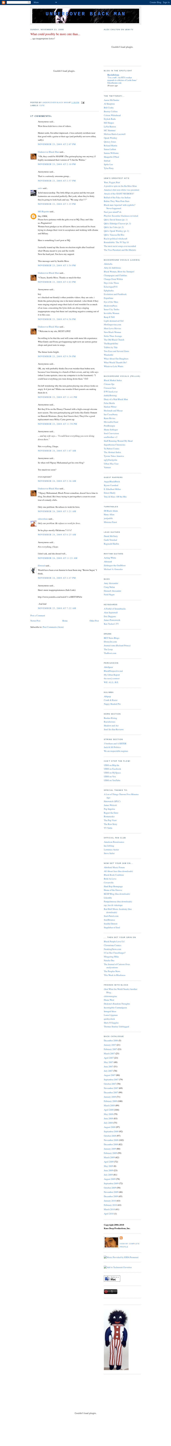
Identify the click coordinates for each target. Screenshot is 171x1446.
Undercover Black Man (86, 14)
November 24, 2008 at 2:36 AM (57, 480)
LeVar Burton (110, 126)
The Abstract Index (112, 452)
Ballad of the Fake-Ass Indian (117, 197)
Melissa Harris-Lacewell (115, 134)
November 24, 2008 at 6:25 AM (57, 534)
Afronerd (108, 561)
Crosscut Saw (110, 387)
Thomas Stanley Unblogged (116, 1026)
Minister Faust (110, 522)
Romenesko (109, 816)
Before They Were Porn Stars (116, 201)
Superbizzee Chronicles (114, 444)
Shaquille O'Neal (111, 156)
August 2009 (110, 1178)
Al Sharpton (109, 103)
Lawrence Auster (111, 849)
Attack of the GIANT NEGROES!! (119, 193)
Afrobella (108, 263)
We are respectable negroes (116, 750)
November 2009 (111, 1191)
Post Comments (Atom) (53, 626)
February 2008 (110, 1101)
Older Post (94, 620)
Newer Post (35, 620)
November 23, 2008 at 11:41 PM (57, 397)
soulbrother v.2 (110, 436)
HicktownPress (110, 305)
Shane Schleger (111, 429)
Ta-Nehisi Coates (111, 448)
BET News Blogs (111, 637)
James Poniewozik (112, 619)
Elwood (41, 565)
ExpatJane (108, 297)
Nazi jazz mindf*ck (112, 211)
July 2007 (108, 1070)
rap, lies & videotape (113, 905)
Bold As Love (110, 878)
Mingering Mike (111, 956)
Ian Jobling (109, 845)
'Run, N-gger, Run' (112, 182)
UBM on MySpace (112, 772)
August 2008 (110, 1127)
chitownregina (110, 996)
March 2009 (109, 1157)
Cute (42, 105)
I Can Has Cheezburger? (115, 952)
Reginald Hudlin (111, 543)
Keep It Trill (109, 316)
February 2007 (110, 1049)
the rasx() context (112, 678)
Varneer (107, 467)
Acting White (110, 557)
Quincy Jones (110, 141)
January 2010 (110, 1200)
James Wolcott (110, 805)
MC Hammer (109, 130)
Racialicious (113, 74)
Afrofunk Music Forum (114, 867)
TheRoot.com (110, 653)
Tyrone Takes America (114, 455)
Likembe (108, 897)
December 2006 (111, 1040)
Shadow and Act (111, 725)
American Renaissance (114, 841)
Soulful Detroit (110, 923)
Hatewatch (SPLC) (112, 801)
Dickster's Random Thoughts (117, 1003)
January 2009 (110, 1148)
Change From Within (113, 279)
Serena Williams (111, 152)
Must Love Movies (112, 328)
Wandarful (108, 354)
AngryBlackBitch (112, 481)
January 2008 (110, 1096)
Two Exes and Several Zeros (116, 351)
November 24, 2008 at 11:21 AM (58, 558)
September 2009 (111, 1183)
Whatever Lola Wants (113, 366)
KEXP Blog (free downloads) (117, 893)
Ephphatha (109, 290)
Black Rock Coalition (114, 874)
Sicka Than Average (113, 335)
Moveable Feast (111, 421)
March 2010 (109, 1209)
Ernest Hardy (110, 492)
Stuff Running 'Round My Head (118, 440)
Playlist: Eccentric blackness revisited (121, 215)
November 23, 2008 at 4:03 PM (57, 281)
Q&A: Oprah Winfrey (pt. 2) (116, 230)
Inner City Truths (111, 309)
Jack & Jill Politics (112, 747)
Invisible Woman (111, 313)
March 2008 (109, 1105)
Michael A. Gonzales (113, 569)
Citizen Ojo (109, 384)
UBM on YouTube (112, 780)
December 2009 (111, 1196)
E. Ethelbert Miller (112, 489)
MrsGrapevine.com (112, 324)
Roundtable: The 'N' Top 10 (116, 242)
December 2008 (111, 1144)
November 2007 (111, 1088)
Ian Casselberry (111, 414)
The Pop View (110, 820)
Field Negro (109, 594)
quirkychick (109, 1018)
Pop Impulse (109, 808)
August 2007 (110, 1075)
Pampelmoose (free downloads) (118, 901)
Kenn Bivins (109, 418)
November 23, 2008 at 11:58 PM (57, 423)
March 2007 (109, 1053)
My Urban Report (112, 674)
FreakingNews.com (112, 949)
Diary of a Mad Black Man (116, 399)
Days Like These (111, 282)
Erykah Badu (110, 118)
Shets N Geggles (111, 1022)
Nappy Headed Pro (112, 703)
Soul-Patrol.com (111, 915)
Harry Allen (109, 514)
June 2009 (108, 1170)
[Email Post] (83, 102)
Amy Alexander (111, 583)
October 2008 (110, 1135)
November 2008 (111, 1140)
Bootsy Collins (111, 111)
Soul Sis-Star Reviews (114, 729)
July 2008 (108, 1122)
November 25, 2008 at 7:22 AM (57, 608)
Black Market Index (113, 380)
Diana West (109, 999)
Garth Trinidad (110, 539)
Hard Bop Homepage (113, 886)
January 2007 (110, 1044)
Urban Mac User (111, 463)
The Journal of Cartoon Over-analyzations (117, 966)
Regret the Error (111, 812)
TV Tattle (108, 827)
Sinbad (107, 160)
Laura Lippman (111, 1014)
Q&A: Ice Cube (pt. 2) (114, 227)
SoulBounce (109, 919)
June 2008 (108, 1118)
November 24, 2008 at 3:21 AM (57, 511)
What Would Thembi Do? (115, 362)
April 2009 (109, 1161)
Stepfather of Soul (112, 927)
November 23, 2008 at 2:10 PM (57, 164)
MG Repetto (43, 211)
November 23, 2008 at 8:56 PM (57, 356)
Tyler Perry (109, 168)
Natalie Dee (109, 960)
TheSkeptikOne (111, 343)
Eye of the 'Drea (111, 301)
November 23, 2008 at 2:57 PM (57, 180)
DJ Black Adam (111, 510)
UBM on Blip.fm (111, 765)
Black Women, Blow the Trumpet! (119, 271)
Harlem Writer (110, 406)
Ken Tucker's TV (111, 623)
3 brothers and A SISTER (115, 743)
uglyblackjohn (110, 459)
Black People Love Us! (114, 941)
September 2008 (111, 1131)
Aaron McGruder (111, 100)
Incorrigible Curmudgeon (115, 1007)
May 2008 (108, 1114)
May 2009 (108, 1165)
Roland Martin (110, 145)
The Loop (108, 649)
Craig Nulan (109, 586)
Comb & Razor (110, 700)
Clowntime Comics (112, 945)
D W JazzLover (111, 391)
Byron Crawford (111, 485)
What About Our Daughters (116, 358)
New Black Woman (112, 332)
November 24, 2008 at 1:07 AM (57, 450)
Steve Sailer (109, 853)
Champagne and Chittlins (115, 275)
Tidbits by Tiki (111, 347)
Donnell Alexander (112, 590)
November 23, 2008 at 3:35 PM (57, 203)
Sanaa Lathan (110, 149)
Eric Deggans (110, 616)
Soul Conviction (111, 433)
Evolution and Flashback (115, 294)
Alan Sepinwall (111, 612)
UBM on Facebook (112, 768)
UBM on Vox (110, 776)
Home (65, 620)
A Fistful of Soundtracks (115, 608)
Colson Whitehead (112, 115)
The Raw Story (110, 824)
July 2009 (108, 1174)
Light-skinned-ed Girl (114, 320)
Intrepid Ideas (110, 1011)
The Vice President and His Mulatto (120, 249)
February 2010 (110, 1204)
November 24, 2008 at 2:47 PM (57, 577)
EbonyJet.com (110, 641)
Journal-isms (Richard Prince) (117, 645)
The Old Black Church (114, 339)
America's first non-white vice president (121, 189)
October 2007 (110, 1083)
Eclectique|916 (111, 286)
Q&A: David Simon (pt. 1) (115, 219)
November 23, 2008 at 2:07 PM (57, 144)
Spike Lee (108, 164)
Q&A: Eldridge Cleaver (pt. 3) (117, 223)
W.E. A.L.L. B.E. (111, 682)
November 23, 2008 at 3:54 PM (57, 265)
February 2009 (110, 1153)
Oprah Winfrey (110, 137)
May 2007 (108, 1062)
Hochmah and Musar (113, 410)
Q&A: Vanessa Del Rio (114, 234)
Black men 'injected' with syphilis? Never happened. (119, 206)
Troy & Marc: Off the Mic (115, 496)
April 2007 (109, 1057)
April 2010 (109, 1213)
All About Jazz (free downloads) (118, 871)
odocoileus (43, 518)
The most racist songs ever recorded (120, 246)
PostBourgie (109, 425)
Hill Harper (109, 122)
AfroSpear (108, 667)
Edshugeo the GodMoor (115, 565)
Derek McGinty (111, 536)
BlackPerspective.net (113, 670)
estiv (40, 188)
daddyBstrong (110, 395)
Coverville (109, 882)
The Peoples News (112, 971)
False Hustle (109, 403)
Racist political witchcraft (115, 238)
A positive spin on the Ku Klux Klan (120, 185)
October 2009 (110, 1187)
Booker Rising (110, 718)
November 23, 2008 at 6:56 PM (57, 319)
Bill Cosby (109, 107)
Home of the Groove (113, 889)
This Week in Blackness (114, 975)
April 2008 (109, 1109)
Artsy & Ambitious (112, 267)
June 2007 (108, 1066)
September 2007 (111, 1079)
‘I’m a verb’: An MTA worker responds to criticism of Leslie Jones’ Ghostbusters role (122, 80)
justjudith (108, 518)
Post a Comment (37, 615)
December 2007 (111, 1092)
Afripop (107, 696)
